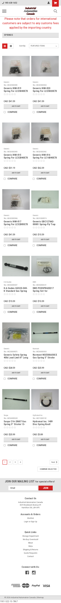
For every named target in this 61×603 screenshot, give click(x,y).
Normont (36, 349)
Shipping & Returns (30, 550)
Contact (30, 556)
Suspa (6, 415)
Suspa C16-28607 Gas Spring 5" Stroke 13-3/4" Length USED (15, 423)
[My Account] (48, 3)
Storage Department (30, 536)
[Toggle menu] (4, 11)
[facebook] (27, 572)
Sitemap (40, 598)
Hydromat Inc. (38, 415)
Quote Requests (30, 553)
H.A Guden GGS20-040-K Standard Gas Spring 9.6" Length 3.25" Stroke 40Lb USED (16, 290)
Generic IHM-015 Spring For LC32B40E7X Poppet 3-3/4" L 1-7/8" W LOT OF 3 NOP (16, 156)
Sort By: (22, 46)
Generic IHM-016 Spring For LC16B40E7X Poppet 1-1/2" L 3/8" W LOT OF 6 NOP (45, 156)
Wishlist (30, 518)
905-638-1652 (11, 3)
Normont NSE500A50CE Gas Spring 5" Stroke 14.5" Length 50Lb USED (45, 356)
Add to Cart (16, 106)
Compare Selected (48, 469)
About (30, 543)
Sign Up (34, 522)
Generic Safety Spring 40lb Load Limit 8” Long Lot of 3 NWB (16, 356)
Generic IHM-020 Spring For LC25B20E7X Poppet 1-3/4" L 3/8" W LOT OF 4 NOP (45, 90)
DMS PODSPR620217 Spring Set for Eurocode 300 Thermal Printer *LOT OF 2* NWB (44, 290)
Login (26, 522)
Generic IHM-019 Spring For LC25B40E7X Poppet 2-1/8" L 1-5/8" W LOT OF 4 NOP (16, 90)
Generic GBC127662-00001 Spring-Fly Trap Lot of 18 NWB (44, 223)
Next (53, 462)
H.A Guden (7, 282)
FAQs (30, 546)
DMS (34, 282)
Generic (6, 82)
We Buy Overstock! (30, 539)
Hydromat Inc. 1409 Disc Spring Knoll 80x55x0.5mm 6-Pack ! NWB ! (44, 423)
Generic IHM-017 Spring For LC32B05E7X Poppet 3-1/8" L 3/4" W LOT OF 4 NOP (16, 223)
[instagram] (34, 572)
